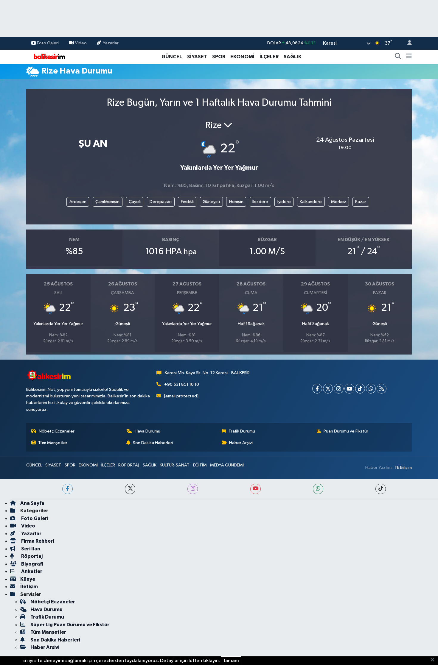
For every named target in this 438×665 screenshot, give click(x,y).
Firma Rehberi (37, 541)
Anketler (31, 571)
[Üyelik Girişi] (407, 43)
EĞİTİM (200, 465)
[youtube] (255, 489)
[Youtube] (349, 389)
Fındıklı (187, 201)
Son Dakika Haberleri (153, 443)
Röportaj (31, 556)
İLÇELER (269, 56)
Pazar (360, 201)
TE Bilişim (403, 467)
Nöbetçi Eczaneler (56, 431)
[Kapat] (434, 660)
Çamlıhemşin (107, 201)
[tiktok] (380, 489)
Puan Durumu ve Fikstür (346, 431)
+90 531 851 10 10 (181, 384)
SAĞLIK (293, 56)
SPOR (218, 56)
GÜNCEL (171, 56)
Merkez (338, 201)
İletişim (29, 586)
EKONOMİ (242, 56)
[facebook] (67, 489)
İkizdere (260, 201)
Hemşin (236, 201)
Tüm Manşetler (52, 443)
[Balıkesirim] (48, 56)
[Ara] (398, 57)
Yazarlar (111, 43)
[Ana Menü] (409, 57)
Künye (27, 579)
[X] (328, 389)
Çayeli (135, 201)
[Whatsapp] (371, 389)
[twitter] (130, 489)
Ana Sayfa (32, 503)
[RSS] (381, 389)
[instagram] (192, 489)
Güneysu (211, 201)
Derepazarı (161, 201)
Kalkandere (311, 201)
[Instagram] (339, 389)
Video (81, 43)
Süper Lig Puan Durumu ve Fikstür (69, 624)
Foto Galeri (48, 43)
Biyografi (31, 563)
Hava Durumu (147, 431)
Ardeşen (77, 201)
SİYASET (197, 56)
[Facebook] (317, 389)
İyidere (284, 201)
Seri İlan (30, 548)
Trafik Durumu (242, 431)
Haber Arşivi (241, 443)
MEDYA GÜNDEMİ (227, 465)
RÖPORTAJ (128, 465)
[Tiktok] (360, 389)
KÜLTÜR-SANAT (175, 465)
